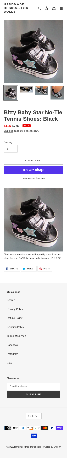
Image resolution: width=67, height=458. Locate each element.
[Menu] (61, 8)
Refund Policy (15, 317)
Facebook (12, 344)
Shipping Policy (15, 327)
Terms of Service (16, 335)
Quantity (8, 142)
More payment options (34, 178)
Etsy (9, 362)
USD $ (32, 416)
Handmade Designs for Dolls (16, 8)
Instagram (12, 353)
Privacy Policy (15, 309)
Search (11, 299)
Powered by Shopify (51, 447)
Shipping (8, 130)
